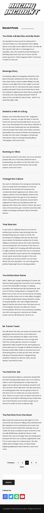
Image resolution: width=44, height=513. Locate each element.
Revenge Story (10, 71)
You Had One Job (11, 371)
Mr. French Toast (11, 326)
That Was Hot (10, 224)
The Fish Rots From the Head (17, 414)
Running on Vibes (11, 151)
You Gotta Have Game (14, 275)
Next (22, 467)
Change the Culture (13, 178)
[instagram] (5, 496)
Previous (10, 463)
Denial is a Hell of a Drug (15, 111)
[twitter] (10, 496)
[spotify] (16, 496)
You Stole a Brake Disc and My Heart (21, 36)
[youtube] (22, 496)
